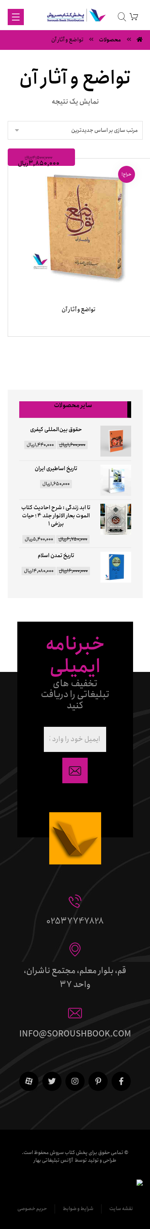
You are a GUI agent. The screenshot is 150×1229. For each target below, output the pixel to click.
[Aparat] (28, 1081)
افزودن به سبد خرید (76, 345)
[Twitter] (52, 1081)
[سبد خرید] (134, 16)
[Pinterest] (98, 1081)
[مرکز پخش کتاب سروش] (75, 17)
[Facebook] (121, 1081)
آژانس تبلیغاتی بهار (53, 1160)
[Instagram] (75, 1081)
